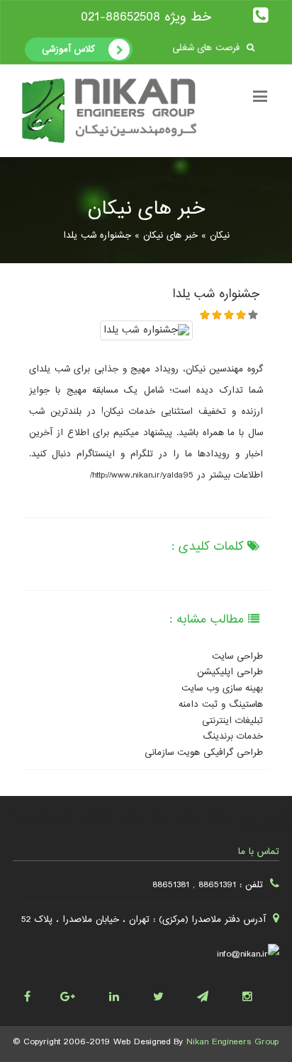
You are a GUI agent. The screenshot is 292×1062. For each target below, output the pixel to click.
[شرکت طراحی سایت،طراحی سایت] (168, 993)
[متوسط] (229, 314)
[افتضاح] (205, 314)
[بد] (217, 314)
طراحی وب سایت (43, 815)
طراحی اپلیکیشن (230, 672)
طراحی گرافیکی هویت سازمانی (204, 752)
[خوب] (241, 314)
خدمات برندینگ (233, 736)
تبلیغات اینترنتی (232, 720)
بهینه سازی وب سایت (222, 688)
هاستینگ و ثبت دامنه (221, 704)
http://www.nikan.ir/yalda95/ (141, 475)
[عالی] (253, 314)
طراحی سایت (237, 656)
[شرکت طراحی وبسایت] (35, 993)
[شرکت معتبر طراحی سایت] (79, 993)
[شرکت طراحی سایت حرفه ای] (257, 993)
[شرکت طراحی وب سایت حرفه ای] (213, 993)
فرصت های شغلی (207, 47)
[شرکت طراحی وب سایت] (123, 993)
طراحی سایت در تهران (248, 815)
